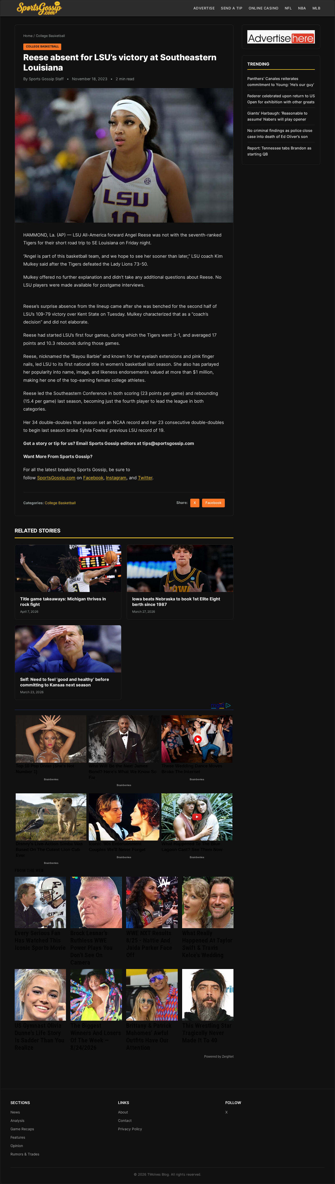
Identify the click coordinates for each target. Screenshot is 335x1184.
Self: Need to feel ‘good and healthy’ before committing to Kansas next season (64, 682)
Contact (125, 1120)
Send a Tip (231, 8)
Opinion (16, 1146)
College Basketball (50, 36)
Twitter (145, 477)
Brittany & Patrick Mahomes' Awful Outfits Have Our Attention (148, 1036)
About (123, 1112)
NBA (302, 8)
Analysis (17, 1120)
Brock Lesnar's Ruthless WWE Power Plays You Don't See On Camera (91, 947)
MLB (316, 8)
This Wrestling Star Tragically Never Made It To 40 (207, 1033)
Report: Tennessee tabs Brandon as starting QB (279, 151)
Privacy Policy (130, 1129)
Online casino (263, 8)
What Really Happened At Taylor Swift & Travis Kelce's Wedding (207, 944)
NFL (288, 8)
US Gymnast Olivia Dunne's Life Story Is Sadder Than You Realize (39, 1036)
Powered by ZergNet (218, 1056)
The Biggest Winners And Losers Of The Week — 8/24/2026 (95, 1036)
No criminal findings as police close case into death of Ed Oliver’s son (279, 133)
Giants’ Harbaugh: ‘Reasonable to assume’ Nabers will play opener (277, 116)
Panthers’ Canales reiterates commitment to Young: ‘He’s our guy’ (280, 81)
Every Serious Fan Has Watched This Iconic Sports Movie (40, 940)
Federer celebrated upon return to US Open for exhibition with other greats (281, 99)
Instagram (116, 477)
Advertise (204, 8)
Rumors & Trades (24, 1154)
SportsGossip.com (56, 477)
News (15, 1112)
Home (27, 36)
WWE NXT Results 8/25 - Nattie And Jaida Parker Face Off (149, 944)
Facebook (93, 477)
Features (17, 1137)
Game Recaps (22, 1129)
